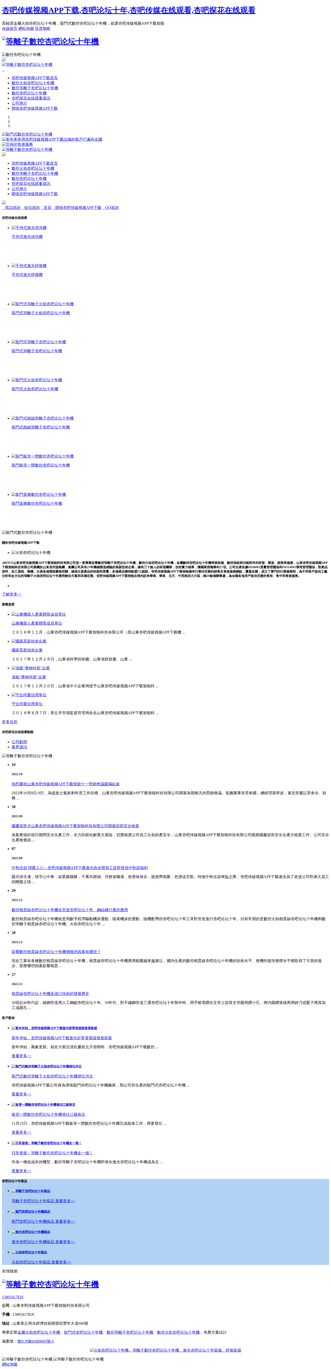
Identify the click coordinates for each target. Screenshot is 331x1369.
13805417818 (12, 1297)
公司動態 (19, 742)
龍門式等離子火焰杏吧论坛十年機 (41, 313)
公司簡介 (19, 103)
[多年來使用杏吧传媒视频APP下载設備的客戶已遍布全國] (52, 139)
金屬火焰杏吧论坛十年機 (38, 1332)
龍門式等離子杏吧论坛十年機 (37, 351)
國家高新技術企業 (27, 650)
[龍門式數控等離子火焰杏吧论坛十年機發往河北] (47, 1066)
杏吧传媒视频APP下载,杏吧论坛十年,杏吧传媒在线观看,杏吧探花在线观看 (129, 10)
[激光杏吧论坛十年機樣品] (31, 1232)
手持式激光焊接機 (27, 275)
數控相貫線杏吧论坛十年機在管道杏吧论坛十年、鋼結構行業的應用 (70, 910)
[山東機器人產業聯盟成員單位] (39, 614)
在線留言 (9, 28)
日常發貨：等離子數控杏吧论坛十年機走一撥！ (52, 1153)
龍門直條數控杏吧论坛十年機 (37, 503)
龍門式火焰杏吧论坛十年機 (35, 389)
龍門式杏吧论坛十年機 (83, 1332)
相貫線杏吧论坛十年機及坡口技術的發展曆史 (50, 994)
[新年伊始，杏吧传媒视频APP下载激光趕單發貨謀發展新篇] (54, 1028)
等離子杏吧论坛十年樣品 (33, 1201)
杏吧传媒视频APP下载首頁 (35, 78)
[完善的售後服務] (17, 144)
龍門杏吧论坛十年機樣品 (33, 1221)
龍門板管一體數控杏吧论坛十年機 (41, 465)
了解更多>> (12, 594)
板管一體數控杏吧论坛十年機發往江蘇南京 (48, 1114)
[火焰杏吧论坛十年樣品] (29, 1252)
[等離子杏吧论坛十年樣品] (31, 1191)
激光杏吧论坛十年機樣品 (33, 1242)
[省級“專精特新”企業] (31, 668)
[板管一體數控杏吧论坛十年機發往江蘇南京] (43, 1104)
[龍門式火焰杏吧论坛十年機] (37, 380)
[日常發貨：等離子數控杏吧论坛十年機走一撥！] (47, 1143)
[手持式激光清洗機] (29, 228)
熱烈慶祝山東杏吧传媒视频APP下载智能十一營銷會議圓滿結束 (66, 784)
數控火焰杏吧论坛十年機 (33, 83)
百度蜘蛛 (42, 28)
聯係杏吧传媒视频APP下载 (35, 108)
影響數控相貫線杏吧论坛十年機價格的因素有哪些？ (56, 952)
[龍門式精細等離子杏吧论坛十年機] (43, 418)
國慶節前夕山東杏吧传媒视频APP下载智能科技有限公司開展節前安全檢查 (75, 826)
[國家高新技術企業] (29, 641)
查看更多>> (22, 1056)
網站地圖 (26, 28)
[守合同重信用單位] (29, 695)
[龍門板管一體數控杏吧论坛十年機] (43, 456)
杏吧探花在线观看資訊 (31, 98)
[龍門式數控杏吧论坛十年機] (27, 134)
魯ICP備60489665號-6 (35, 1341)
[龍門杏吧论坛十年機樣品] (31, 1211)
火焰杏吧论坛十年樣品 (31, 1262)
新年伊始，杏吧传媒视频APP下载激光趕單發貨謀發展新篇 (62, 1038)
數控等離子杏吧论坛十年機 (35, 88)
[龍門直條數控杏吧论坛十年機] (39, 494)
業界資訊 (19, 747)
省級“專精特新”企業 (29, 677)
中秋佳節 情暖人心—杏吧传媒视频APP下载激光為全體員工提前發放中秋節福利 (80, 868)
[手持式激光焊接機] (29, 266)
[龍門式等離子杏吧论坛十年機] (39, 342)
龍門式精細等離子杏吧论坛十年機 (41, 427)
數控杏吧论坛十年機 (29, 93)
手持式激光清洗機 (27, 237)
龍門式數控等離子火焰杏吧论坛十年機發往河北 (52, 1076)
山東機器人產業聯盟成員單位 (37, 623)
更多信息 (9, 722)
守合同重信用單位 (27, 704)
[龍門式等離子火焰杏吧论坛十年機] (43, 304)
